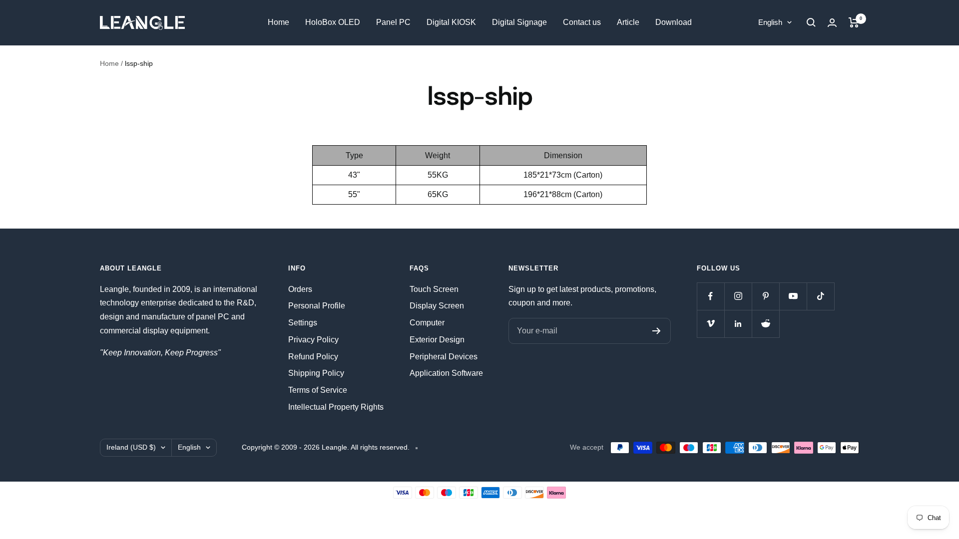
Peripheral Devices (444, 356)
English (770, 22)
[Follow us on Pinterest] (765, 296)
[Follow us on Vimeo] (710, 323)
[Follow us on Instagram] (738, 296)
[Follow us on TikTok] (820, 296)
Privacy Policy (313, 339)
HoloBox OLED (332, 22)
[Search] (811, 22)
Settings (302, 322)
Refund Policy (313, 356)
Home (278, 22)
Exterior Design (437, 339)
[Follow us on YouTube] (793, 296)
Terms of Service (317, 390)
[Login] (832, 22)
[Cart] (854, 22)
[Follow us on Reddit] (765, 323)
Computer (427, 322)
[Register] (656, 330)
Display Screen (437, 305)
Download (673, 22)
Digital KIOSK (451, 22)
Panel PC (393, 22)
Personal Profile (316, 305)
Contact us (582, 22)
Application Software (446, 373)
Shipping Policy (316, 373)
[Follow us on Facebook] (710, 296)
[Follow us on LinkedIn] (738, 323)
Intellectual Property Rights (336, 407)
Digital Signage (519, 22)
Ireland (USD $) (131, 447)
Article (628, 22)
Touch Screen (434, 289)
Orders (300, 289)
